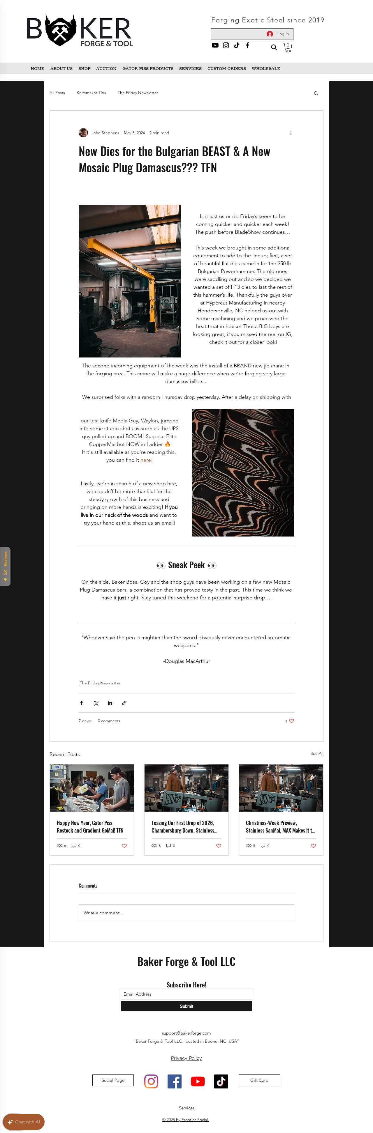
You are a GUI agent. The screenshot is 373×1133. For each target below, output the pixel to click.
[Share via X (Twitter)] (95, 703)
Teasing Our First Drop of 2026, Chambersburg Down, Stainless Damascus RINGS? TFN (183, 826)
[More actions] (290, 132)
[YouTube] (198, 1081)
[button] (288, 47)
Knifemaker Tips (91, 92)
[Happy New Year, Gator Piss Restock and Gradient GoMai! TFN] (92, 788)
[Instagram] (226, 45)
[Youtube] (215, 45)
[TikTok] (237, 45)
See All (317, 753)
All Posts (57, 92)
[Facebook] (247, 45)
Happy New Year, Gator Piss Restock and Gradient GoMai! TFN (90, 826)
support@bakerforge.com (186, 1033)
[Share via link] (124, 703)
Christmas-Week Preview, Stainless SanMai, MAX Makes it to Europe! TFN (280, 826)
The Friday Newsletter (138, 92)
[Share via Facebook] (81, 703)
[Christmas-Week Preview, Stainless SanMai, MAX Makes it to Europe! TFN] (281, 788)
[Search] (274, 47)
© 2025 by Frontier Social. (185, 1119)
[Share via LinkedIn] (110, 703)
